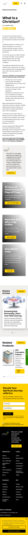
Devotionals (19, 463)
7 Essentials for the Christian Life (9, 512)
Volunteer (18, 494)
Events (18, 484)
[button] (7, 376)
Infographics (19, 466)
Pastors (4, 494)
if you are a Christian (16, 141)
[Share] (14, 28)
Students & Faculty (5, 500)
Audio (17, 455)
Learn (18, 452)
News (4, 467)
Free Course (10, 237)
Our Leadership (6, 461)
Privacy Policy (10, 417)
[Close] (26, 519)
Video (17, 475)
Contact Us (5, 472)
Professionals (6, 497)
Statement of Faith (6, 464)
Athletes (4, 484)
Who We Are (6, 458)
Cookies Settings (14, 527)
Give (15, 3)
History (4, 455)
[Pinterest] (9, 28)
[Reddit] (12, 28)
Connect (5, 480)
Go (17, 480)
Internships (19, 489)
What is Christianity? (5, 515)
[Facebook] (3, 28)
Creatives (5, 487)
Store (3, 475)
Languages (19, 468)
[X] (6, 28)
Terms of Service (20, 417)
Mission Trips (19, 487)
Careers (18, 492)
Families (4, 489)
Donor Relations (6, 470)
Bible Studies (19, 458)
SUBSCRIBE (8, 413)
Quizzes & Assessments (19, 471)
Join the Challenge (13, 203)
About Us (11, 173)
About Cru (16, 446)
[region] (14, 526)
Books (17, 461)
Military (4, 492)
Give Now (9, 271)
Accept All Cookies (14, 531)
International (19, 497)
